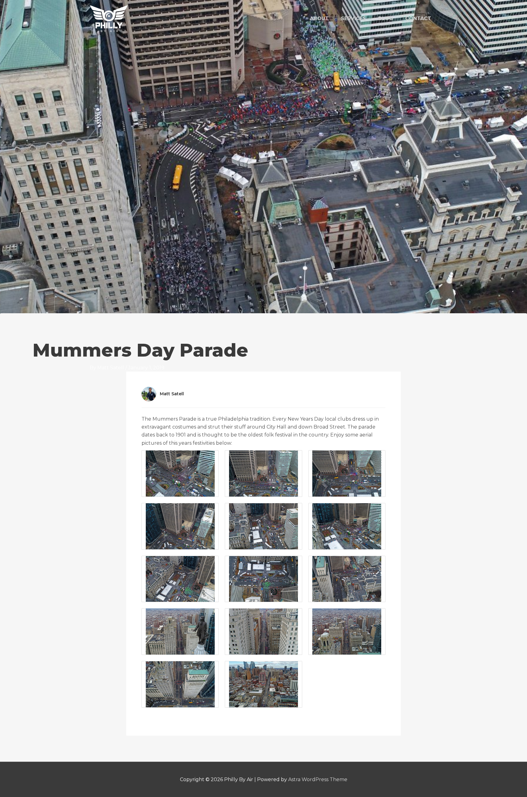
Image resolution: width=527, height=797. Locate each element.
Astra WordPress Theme (317, 779)
